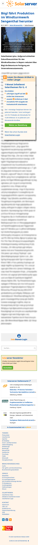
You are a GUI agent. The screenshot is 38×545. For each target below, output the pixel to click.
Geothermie (5, 452)
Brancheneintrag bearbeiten (10, 470)
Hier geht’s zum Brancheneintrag (12, 468)
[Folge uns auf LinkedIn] (3, 520)
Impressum (5, 505)
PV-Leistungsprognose (8, 479)
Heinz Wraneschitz (16, 25)
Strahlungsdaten (7, 485)
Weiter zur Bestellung (18, 125)
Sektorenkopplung (7, 445)
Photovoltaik (5, 435)
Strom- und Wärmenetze (9, 443)
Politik (4, 456)
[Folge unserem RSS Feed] (10, 520)
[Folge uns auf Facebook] (7, 520)
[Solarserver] (21, 4)
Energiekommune (7, 460)
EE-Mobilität (5, 441)
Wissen (4, 489)
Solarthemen (29, 25)
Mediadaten (5, 514)
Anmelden (7, 368)
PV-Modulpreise (6, 483)
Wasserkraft (5, 450)
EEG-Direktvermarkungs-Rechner (12, 481)
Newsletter (5, 476)
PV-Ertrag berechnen (8, 477)
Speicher (4, 439)
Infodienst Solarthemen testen (11, 497)
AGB (3, 512)
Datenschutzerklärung (8, 510)
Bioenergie (5, 448)
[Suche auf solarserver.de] (34, 348)
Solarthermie (6, 437)
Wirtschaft (5, 458)
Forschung (5, 454)
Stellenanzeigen (7, 487)
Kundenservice (6, 508)
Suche (4, 466)
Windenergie (6, 446)
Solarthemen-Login (12, 135)
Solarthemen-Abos (7, 495)
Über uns (4, 506)
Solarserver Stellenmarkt (18, 381)
